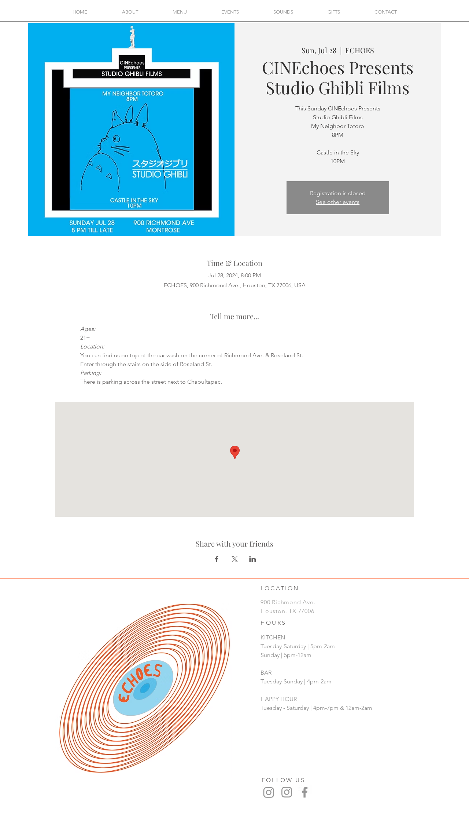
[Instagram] (269, 792)
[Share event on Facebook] (216, 559)
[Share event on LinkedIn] (252, 559)
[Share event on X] (234, 559)
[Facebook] (305, 792)
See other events (337, 201)
